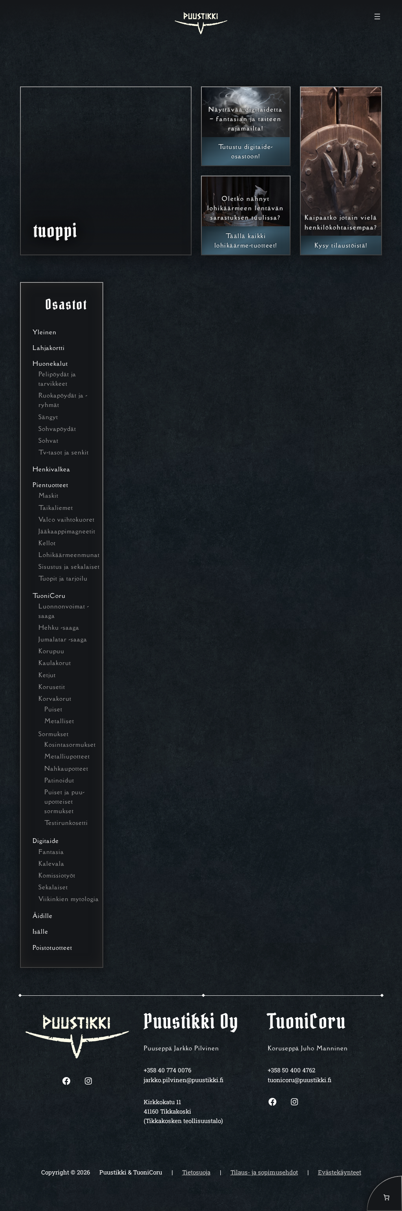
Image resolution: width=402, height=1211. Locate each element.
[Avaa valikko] (377, 16)
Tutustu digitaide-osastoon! (245, 151)
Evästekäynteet (339, 1172)
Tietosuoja (196, 1172)
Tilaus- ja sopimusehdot (264, 1172)
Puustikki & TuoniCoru (130, 1172)
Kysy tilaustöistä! (340, 245)
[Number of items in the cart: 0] (384, 1193)
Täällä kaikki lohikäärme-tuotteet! (245, 240)
